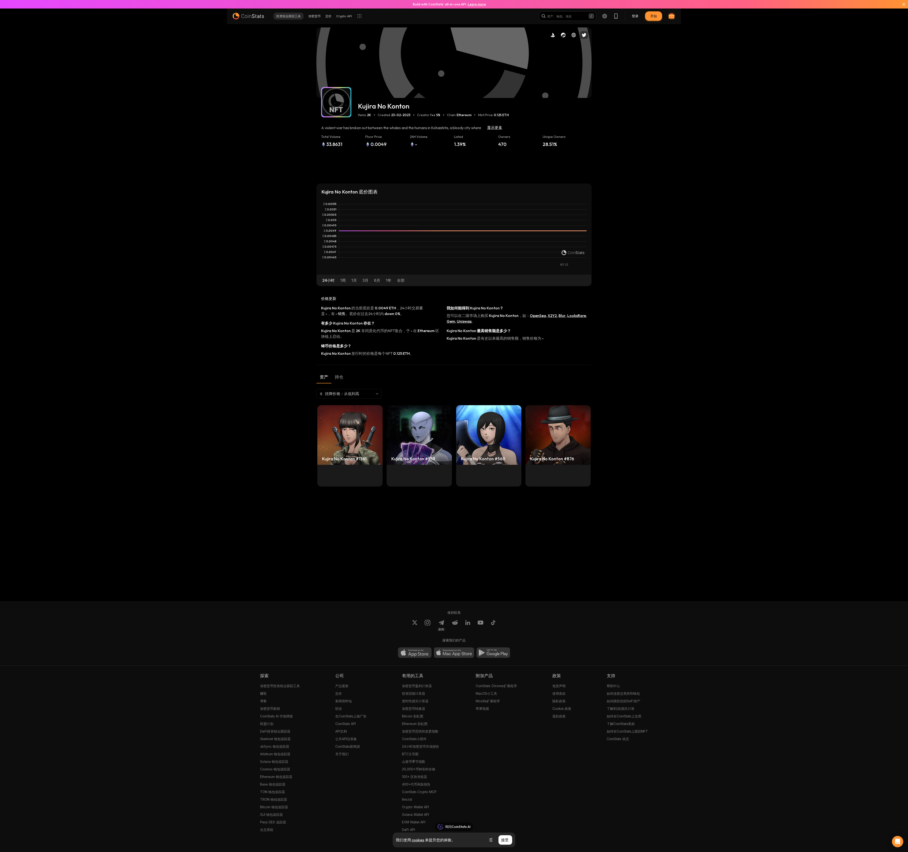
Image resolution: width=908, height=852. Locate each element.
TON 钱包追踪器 (272, 792)
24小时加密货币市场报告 (420, 746)
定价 (338, 693)
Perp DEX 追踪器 (273, 822)
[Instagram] (427, 625)
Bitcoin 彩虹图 (412, 716)
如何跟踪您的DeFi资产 (623, 701)
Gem (451, 321)
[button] (328, 280)
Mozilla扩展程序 (488, 701)
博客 (263, 701)
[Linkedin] (468, 625)
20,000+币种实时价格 (418, 769)
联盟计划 (266, 724)
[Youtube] (480, 625)
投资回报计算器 (413, 693)
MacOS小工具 (486, 693)
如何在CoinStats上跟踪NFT (627, 731)
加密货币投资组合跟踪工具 (280, 686)
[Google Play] (493, 652)
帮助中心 (613, 686)
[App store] (415, 652)
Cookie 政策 (561, 709)
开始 (653, 16)
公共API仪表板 (346, 739)
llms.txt (407, 799)
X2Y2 (552, 315)
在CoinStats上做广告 (351, 716)
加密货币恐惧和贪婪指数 (420, 731)
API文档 (341, 731)
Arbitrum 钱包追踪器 (275, 754)
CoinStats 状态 (618, 739)
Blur (562, 315)
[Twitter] (415, 625)
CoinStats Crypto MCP (419, 792)
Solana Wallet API (415, 814)
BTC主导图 (410, 754)
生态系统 (266, 830)
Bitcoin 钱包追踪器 (274, 807)
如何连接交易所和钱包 (623, 693)
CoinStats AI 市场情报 (276, 716)
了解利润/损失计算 (620, 709)
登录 (635, 16)
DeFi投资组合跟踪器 (275, 731)
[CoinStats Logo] (248, 16)
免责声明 (559, 686)
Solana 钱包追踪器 (274, 762)
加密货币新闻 (270, 709)
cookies (418, 840)
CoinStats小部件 (414, 739)
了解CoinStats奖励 (621, 724)
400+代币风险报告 (416, 784)
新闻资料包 (343, 701)
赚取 (263, 693)
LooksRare (576, 315)
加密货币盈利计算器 (417, 686)
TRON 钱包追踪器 (273, 799)
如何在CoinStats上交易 (624, 716)
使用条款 (559, 693)
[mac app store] (454, 652)
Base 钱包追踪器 (272, 784)
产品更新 (342, 686)
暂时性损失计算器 (415, 701)
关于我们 (342, 754)
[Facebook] (493, 625)
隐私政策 (559, 701)
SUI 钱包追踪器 (271, 814)
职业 (338, 709)
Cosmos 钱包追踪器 (275, 769)
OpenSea (538, 315)
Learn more (477, 4)
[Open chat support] (897, 841)
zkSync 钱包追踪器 (274, 746)
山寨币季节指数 (413, 762)
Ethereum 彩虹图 (415, 724)
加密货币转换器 (413, 709)
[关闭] (901, 4)
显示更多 (494, 128)
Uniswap (464, 321)
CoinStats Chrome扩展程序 (496, 686)
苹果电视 (482, 709)
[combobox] (349, 394)
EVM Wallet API (413, 822)
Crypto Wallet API (415, 807)
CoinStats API (345, 724)
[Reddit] (455, 625)
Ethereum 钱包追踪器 (276, 777)
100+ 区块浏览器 (414, 777)
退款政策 (559, 716)
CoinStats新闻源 (347, 746)
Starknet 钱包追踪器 (275, 739)
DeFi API (408, 830)
